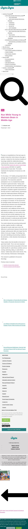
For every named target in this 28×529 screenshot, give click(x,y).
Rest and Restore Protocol (8, 382)
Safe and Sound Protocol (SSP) (14, 15)
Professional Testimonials (13, 66)
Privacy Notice (15, 445)
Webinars (8, 60)
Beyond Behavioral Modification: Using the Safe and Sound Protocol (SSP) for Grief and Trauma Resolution (15, 349)
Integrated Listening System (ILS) (15, 40)
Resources (5, 57)
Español (4, 371)
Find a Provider (9, 69)
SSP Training (12, 27)
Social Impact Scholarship (8, 399)
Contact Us (4, 402)
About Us (4, 391)
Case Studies (9, 52)
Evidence (11, 22)
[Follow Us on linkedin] (5, 426)
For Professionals (6, 358)
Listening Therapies (7, 14)
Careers (4, 407)
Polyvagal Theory (10, 54)
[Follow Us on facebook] (3, 426)
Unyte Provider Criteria (7, 404)
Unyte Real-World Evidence (13, 50)
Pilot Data (12, 34)
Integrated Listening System (8, 380)
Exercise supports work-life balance (12, 266)
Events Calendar (10, 64)
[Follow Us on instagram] (7, 426)
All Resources (9, 59)
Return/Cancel (5, 396)
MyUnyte (11, 26)
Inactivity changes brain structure (11, 265)
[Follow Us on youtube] (9, 426)
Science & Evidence (7, 48)
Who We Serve (6, 47)
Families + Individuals (8, 67)
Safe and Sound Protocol (8, 377)
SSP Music (12, 24)
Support (4, 393)
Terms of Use (15, 447)
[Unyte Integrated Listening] (7, 9)
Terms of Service (15, 449)
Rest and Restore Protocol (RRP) (15, 29)
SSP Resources (9, 62)
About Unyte (5, 71)
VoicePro (8, 45)
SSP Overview (13, 17)
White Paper (8, 55)
